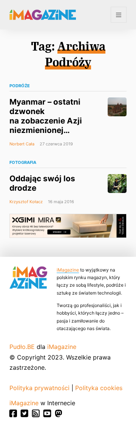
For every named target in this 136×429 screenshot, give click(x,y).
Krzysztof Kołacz (26, 201)
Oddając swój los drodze (42, 183)
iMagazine (68, 270)
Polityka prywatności (39, 388)
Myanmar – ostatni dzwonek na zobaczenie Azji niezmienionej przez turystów (45, 120)
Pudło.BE (22, 346)
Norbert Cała (21, 144)
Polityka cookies (98, 388)
